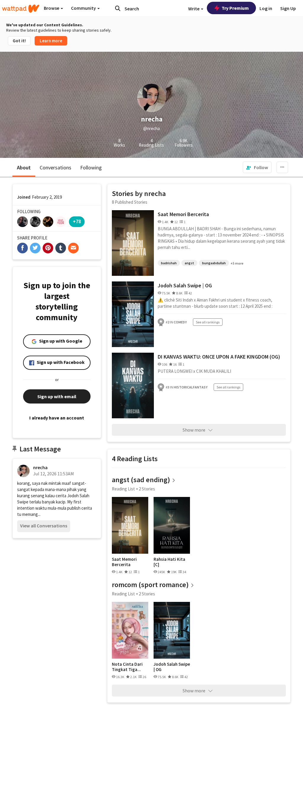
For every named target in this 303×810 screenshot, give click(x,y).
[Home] (20, 9)
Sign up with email (56, 396)
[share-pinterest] (48, 248)
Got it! (19, 40)
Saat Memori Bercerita (183, 214)
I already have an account (56, 418)
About (24, 167)
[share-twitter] (35, 248)
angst (189, 263)
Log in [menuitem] (266, 8)
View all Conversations (43, 526)
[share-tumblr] (60, 248)
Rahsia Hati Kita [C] (169, 562)
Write (194, 9)
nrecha (40, 467)
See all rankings (208, 322)
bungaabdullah (214, 263)
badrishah (169, 263)
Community (84, 8)
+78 (77, 221)
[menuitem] (257, 167)
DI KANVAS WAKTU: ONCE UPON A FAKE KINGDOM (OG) (219, 356)
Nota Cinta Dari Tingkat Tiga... (127, 667)
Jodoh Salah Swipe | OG (185, 285)
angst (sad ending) (141, 479)
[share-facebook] (22, 248)
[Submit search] (117, 8)
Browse (52, 8)
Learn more (51, 40)
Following (91, 167)
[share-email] (73, 248)
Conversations (55, 167)
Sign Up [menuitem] (288, 8)
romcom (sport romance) (150, 584)
